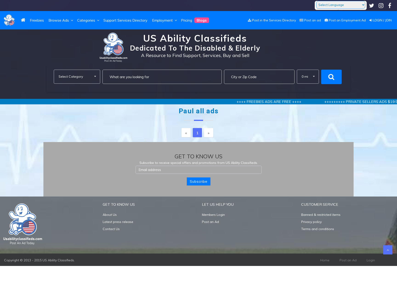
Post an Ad (210, 222)
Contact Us (111, 229)
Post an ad (312, 20)
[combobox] (77, 77)
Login (371, 260)
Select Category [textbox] (71, 76)
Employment (163, 20)
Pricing (186, 20)
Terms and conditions (317, 229)
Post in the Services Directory (273, 20)
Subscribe (198, 181)
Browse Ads (58, 20)
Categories (86, 20)
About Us (110, 215)
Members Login (213, 215)
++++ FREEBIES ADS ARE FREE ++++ (258, 101)
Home (324, 260)
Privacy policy (311, 222)
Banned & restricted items (320, 215)
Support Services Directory (125, 20)
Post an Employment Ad (347, 20)
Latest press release (118, 222)
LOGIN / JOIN (382, 20)
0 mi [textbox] (305, 76)
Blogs (202, 20)
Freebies (37, 20)
